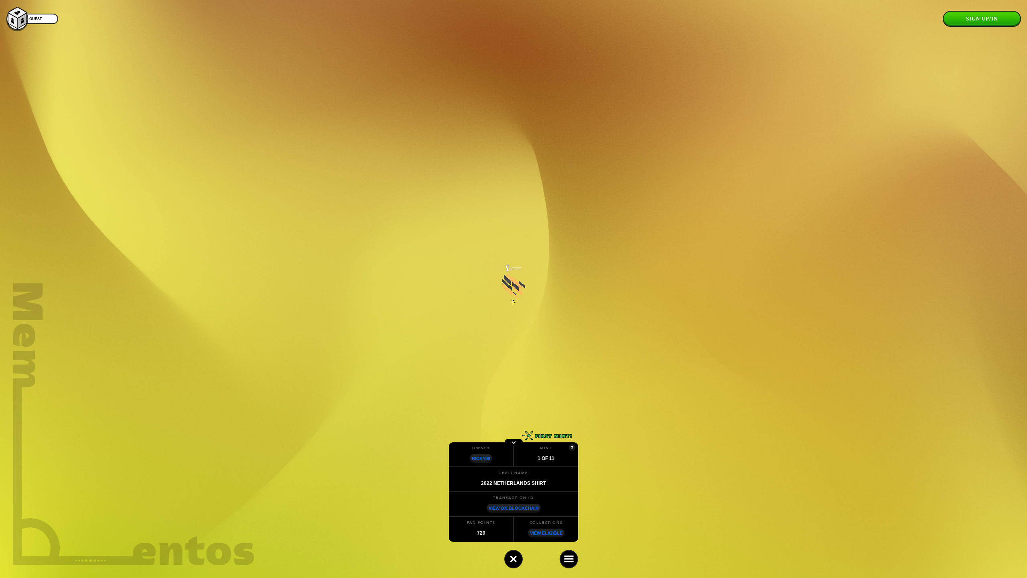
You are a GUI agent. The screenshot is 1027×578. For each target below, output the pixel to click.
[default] (513, 559)
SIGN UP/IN (982, 19)
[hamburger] (568, 559)
